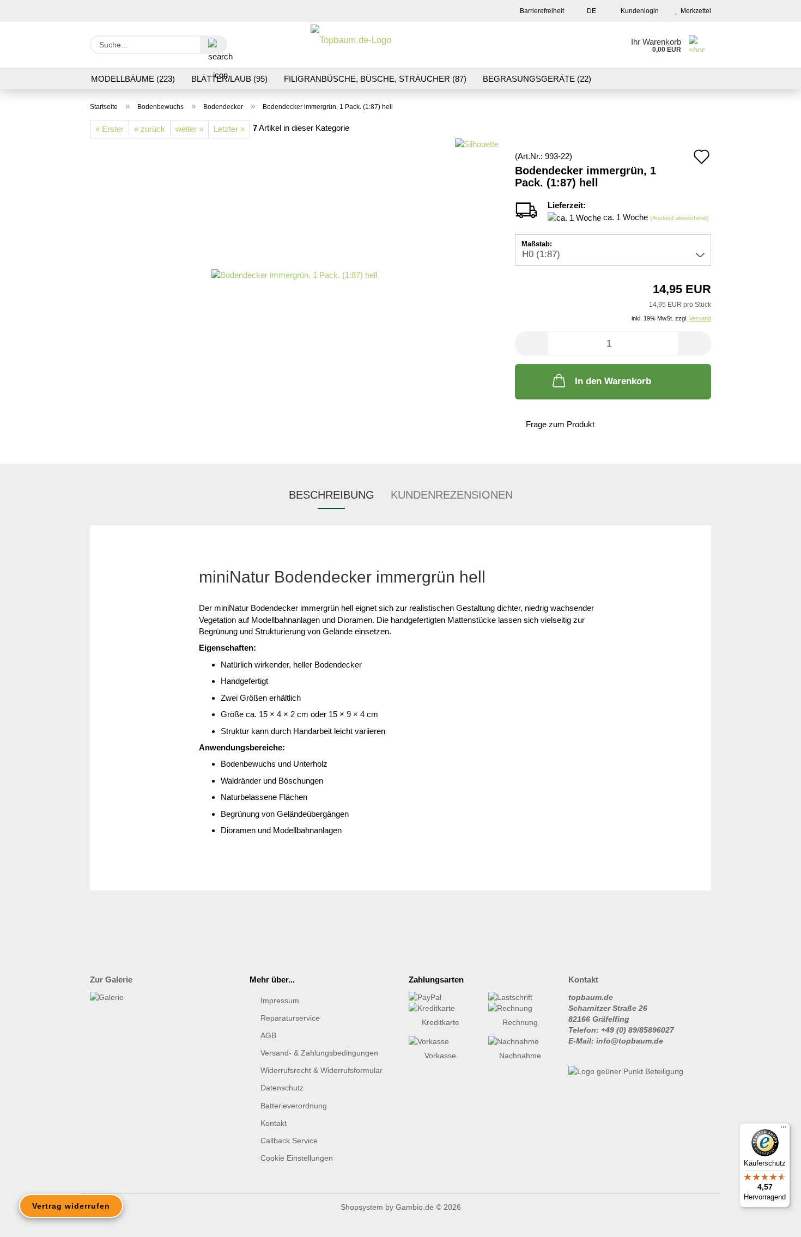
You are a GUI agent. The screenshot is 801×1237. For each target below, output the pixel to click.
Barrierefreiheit (541, 11)
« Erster (109, 129)
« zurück (149, 129)
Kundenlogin (638, 11)
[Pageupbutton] (771, 1220)
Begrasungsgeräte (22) (537, 78)
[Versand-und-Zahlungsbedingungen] (440, 997)
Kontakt (273, 1123)
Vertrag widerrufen (71, 1206)
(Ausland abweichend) (679, 218)
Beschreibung (331, 495)
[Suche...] (213, 44)
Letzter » (229, 129)
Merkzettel (694, 11)
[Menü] (783, 1129)
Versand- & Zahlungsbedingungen (319, 1052)
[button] (531, 343)
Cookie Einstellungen (296, 1158)
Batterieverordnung (293, 1105)
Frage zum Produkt (560, 424)
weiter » (189, 129)
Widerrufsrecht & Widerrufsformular (321, 1070)
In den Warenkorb (613, 381)
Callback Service (289, 1140)
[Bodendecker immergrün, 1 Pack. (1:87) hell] (294, 273)
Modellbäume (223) (133, 78)
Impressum (279, 1000)
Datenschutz (282, 1087)
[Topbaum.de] (350, 45)
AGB (268, 1035)
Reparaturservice (290, 1018)
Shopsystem (362, 1207)
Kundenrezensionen (452, 495)
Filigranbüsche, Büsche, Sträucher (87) (375, 78)
